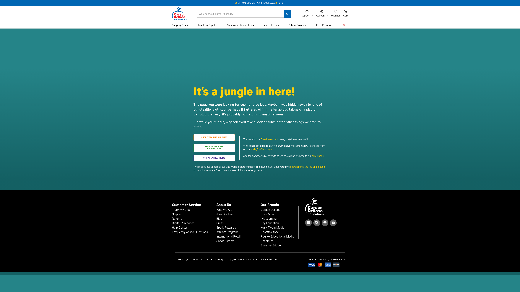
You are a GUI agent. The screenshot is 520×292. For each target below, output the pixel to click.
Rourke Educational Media (277, 236)
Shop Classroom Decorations (214, 147)
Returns (177, 219)
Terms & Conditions (199, 259)
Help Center (179, 227)
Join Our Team (225, 214)
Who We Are (224, 210)
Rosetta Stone (270, 232)
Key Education (270, 223)
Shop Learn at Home (214, 158)
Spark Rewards (226, 227)
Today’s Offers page (261, 149)
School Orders (225, 241)
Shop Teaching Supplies (214, 137)
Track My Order (181, 210)
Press (220, 223)
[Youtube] (333, 222)
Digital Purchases (183, 223)
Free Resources (269, 139)
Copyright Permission (236, 259)
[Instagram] (316, 222)
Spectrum (267, 241)
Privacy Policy (217, 259)
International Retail (228, 236)
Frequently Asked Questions (190, 232)
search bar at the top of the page (307, 167)
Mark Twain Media (272, 227)
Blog (219, 219)
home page (318, 156)
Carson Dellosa (270, 210)
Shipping (177, 214)
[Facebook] (308, 222)
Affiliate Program (227, 232)
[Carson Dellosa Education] (179, 14)
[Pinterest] (325, 222)
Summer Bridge (271, 245)
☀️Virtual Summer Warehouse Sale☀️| (260, 3)
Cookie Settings (181, 259)
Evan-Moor (268, 214)
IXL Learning (269, 219)
